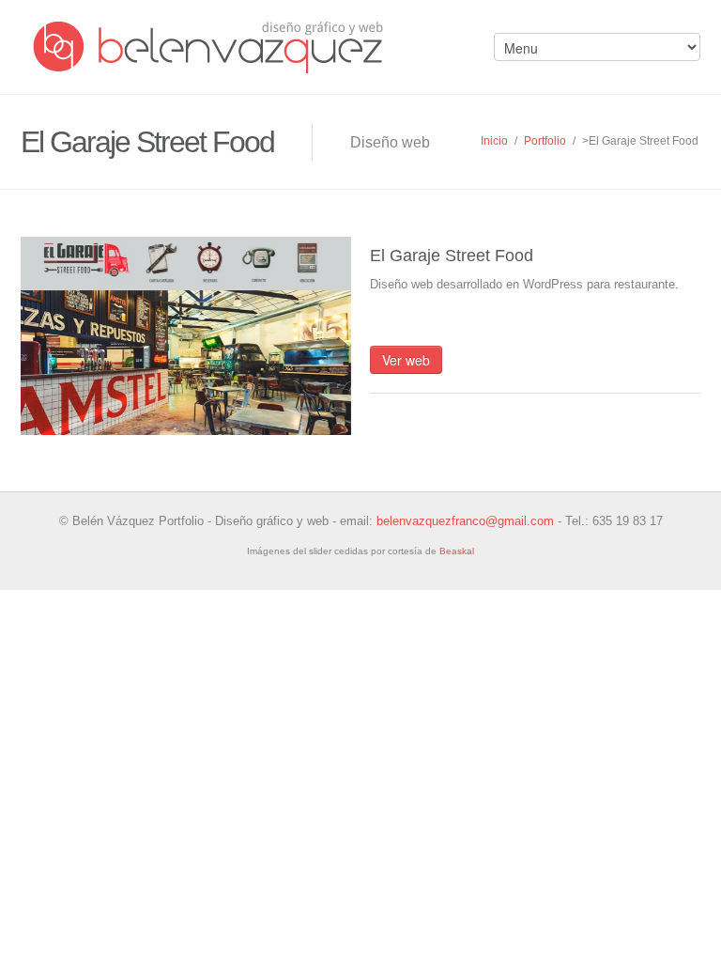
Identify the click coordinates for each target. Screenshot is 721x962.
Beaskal (456, 551)
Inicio (494, 140)
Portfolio (545, 140)
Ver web (406, 359)
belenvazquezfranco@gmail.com (465, 521)
